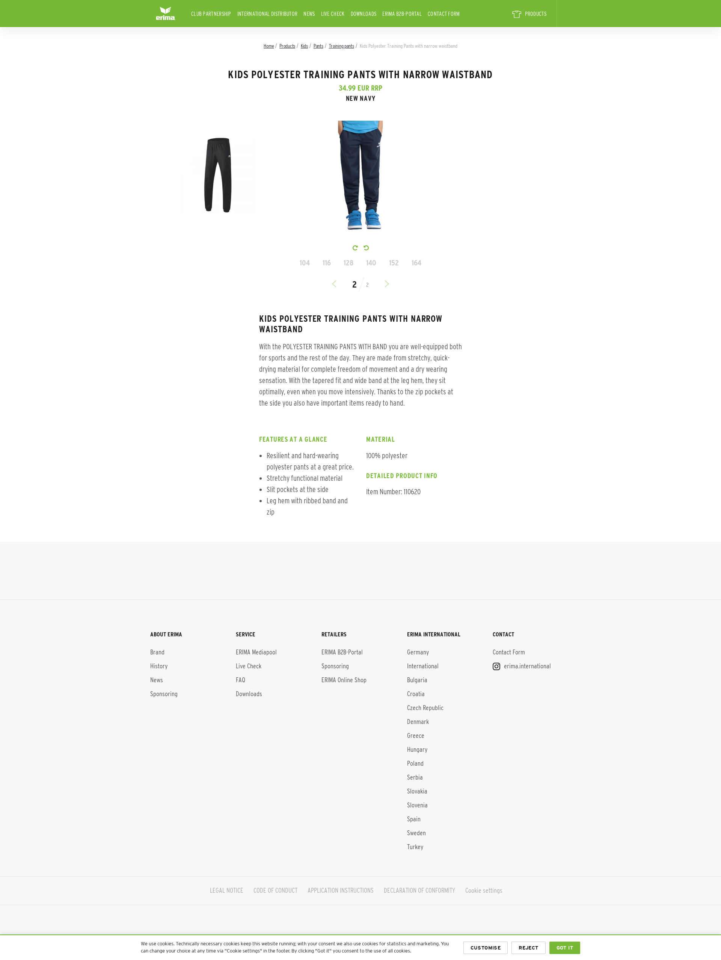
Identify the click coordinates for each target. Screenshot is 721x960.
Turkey (415, 847)
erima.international (526, 666)
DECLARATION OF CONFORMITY (419, 890)
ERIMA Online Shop (344, 680)
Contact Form (444, 14)
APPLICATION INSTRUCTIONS (341, 890)
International (423, 666)
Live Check (333, 14)
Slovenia (417, 805)
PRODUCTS (535, 14)
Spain (414, 819)
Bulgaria (417, 680)
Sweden (416, 833)
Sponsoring (164, 694)
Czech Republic (425, 708)
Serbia (415, 777)
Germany (418, 652)
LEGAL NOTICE (226, 890)
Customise (486, 948)
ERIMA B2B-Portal (402, 14)
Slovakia (417, 791)
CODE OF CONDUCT (275, 890)
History (158, 666)
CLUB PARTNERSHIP (211, 14)
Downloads (364, 14)
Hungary (417, 749)
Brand (157, 652)
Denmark (418, 721)
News (309, 14)
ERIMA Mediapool (256, 652)
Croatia (416, 694)
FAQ (240, 680)
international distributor (267, 14)
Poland (415, 763)
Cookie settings (483, 890)
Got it (565, 948)
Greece (415, 735)
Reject (528, 948)
